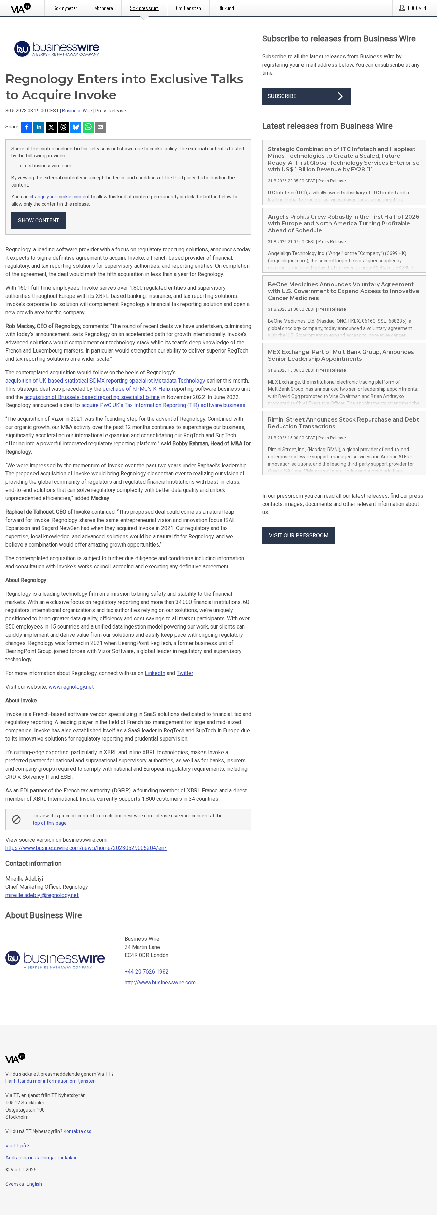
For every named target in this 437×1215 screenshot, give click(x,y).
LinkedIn (155, 673)
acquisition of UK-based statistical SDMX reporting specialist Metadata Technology (105, 380)
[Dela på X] (51, 128)
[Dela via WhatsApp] (88, 128)
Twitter (185, 673)
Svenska (14, 1184)
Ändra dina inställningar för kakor (41, 1157)
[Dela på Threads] (63, 128)
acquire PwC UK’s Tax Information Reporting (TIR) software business (163, 405)
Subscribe (282, 96)
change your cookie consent (60, 196)
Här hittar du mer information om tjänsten (50, 1081)
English (34, 1184)
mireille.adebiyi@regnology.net (42, 895)
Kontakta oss (77, 1131)
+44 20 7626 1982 (147, 971)
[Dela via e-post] (100, 128)
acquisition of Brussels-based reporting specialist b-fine (92, 397)
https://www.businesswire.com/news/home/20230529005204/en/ (86, 848)
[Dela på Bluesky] (75, 128)
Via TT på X (17, 1145)
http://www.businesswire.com (160, 982)
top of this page (50, 823)
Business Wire (77, 110)
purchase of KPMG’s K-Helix (137, 389)
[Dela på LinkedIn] (38, 128)
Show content (38, 220)
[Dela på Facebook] (26, 128)
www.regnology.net (71, 687)
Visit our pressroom (298, 535)
